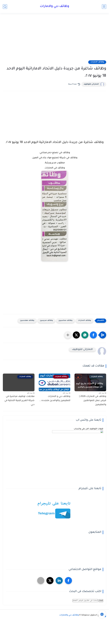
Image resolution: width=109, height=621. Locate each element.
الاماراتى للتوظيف (91, 84)
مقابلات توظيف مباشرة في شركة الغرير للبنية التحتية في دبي (19, 400)
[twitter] (50, 580)
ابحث (101, 601)
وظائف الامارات (97, 62)
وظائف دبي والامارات (54, 6)
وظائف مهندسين (27, 321)
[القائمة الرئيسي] (104, 6)
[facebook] (68, 580)
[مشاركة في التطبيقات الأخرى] (67, 334)
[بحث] (5, 6)
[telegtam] (40, 580)
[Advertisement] (54, 38)
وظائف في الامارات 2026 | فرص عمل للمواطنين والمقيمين (92, 400)
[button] (93, 334)
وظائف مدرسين (46, 321)
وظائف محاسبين (65, 321)
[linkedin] (59, 580)
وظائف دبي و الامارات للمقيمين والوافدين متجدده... (54, 398)
